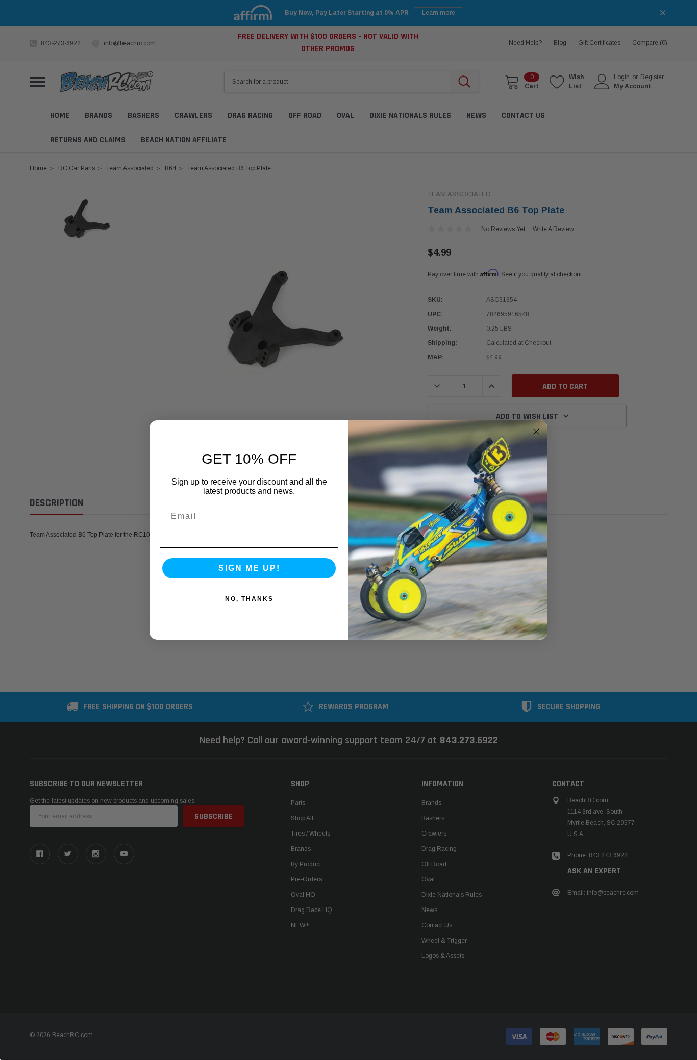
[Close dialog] (536, 431)
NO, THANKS (249, 598)
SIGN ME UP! (249, 568)
